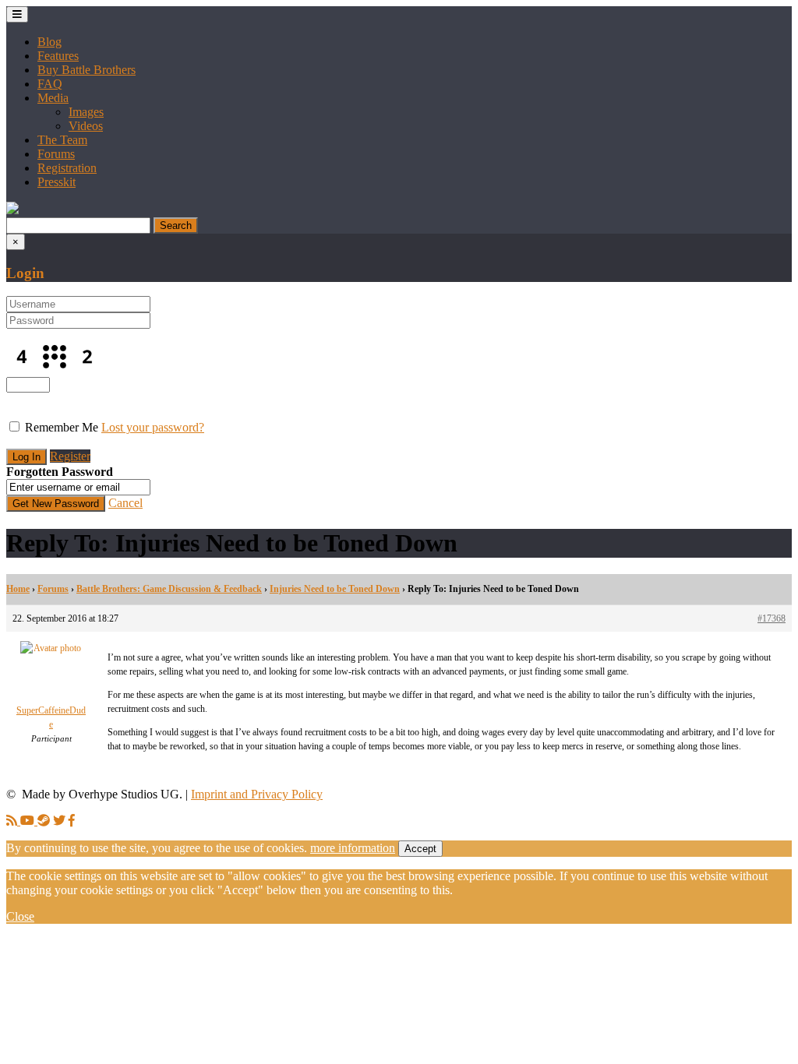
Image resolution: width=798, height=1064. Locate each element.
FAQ (49, 83)
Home (18, 588)
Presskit (56, 181)
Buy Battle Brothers (86, 69)
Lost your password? (152, 427)
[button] (12, 210)
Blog (49, 41)
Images (86, 111)
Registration (67, 167)
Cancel (125, 502)
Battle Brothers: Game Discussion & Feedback (169, 588)
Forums (56, 153)
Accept (420, 848)
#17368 (771, 618)
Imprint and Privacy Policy (257, 794)
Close (20, 916)
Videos (86, 125)
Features (58, 55)
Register (70, 456)
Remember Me (61, 427)
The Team (62, 139)
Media (53, 97)
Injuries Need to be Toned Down (335, 588)
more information (352, 847)
